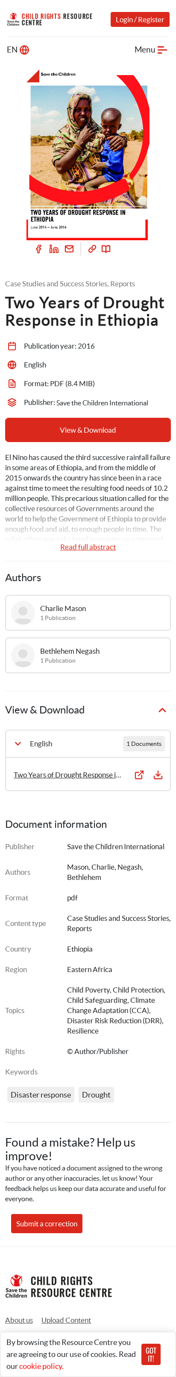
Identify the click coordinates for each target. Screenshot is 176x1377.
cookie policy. (41, 1366)
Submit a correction (46, 1224)
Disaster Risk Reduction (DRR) (114, 1020)
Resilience (83, 1031)
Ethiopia (80, 949)
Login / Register (140, 19)
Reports (79, 928)
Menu (145, 49)
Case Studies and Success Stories (118, 918)
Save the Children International (115, 846)
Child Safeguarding (97, 1000)
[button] (66, 1320)
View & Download (88, 430)
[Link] (92, 249)
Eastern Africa (89, 969)
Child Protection (138, 990)
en (12, 49)
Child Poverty (88, 990)
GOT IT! (151, 1354)
